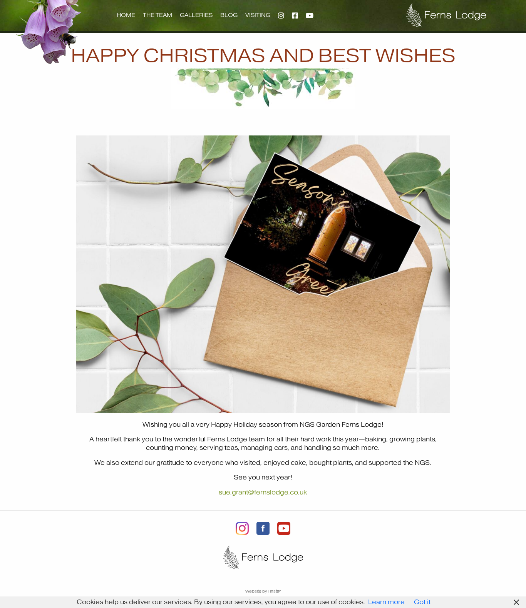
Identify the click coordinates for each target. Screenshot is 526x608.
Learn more (386, 602)
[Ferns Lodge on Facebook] (263, 528)
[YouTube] (309, 15)
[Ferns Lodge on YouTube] (283, 528)
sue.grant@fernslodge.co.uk (263, 492)
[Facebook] (295, 15)
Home (126, 15)
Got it (422, 602)
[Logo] (446, 15)
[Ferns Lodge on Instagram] (242, 528)
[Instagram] (281, 15)
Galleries (196, 15)
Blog (229, 15)
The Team (157, 15)
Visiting (257, 15)
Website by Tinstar (263, 591)
